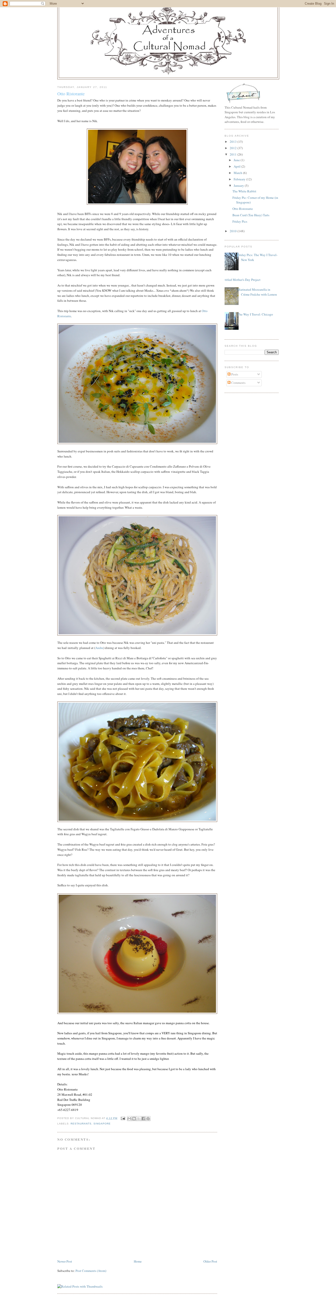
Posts (234, 374)
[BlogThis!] (134, 1118)
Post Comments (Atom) (91, 1270)
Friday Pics (239, 221)
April (237, 166)
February (240, 179)
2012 (233, 148)
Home (138, 1261)
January (239, 185)
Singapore (102, 1123)
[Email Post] (123, 1118)
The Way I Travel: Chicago (255, 314)
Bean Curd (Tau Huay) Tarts (250, 215)
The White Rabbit (244, 191)
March (238, 173)
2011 (233, 154)
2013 (233, 141)
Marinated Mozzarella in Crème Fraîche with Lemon (257, 292)
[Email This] (129, 1118)
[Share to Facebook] (143, 1118)
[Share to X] (138, 1118)
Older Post (210, 1261)
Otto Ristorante (71, 94)
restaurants (81, 1123)
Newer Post (64, 1261)
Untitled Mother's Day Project (240, 279)
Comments (237, 382)
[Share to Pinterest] (148, 1118)
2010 (233, 231)
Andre (99, 648)
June (237, 160)
